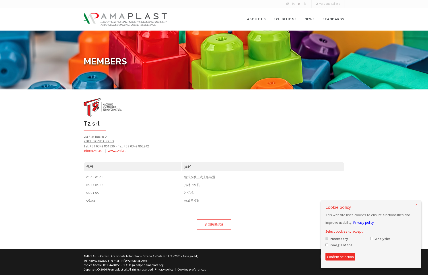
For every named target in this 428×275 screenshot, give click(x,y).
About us (256, 19)
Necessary (339, 238)
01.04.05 (92, 192)
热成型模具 (192, 200)
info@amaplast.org (134, 260)
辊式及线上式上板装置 (199, 177)
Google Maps (341, 245)
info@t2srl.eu (93, 151)
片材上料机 (192, 185)
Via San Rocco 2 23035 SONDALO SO (99, 138)
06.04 (90, 200)
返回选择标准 (214, 224)
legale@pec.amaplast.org (146, 265)
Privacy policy (164, 269)
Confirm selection (340, 256)
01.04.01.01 (94, 177)
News (310, 19)
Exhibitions (285, 19)
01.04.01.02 (94, 185)
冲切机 (188, 192)
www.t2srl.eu (117, 151)
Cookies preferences (191, 269)
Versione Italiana (329, 4)
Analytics (383, 238)
